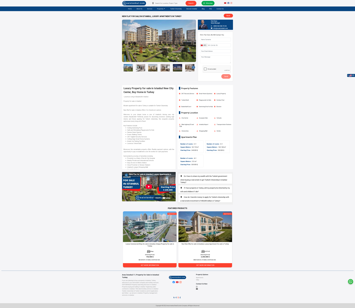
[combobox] (203, 45)
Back (228, 16)
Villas (197, 280)
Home (130, 9)
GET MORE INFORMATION (150, 265)
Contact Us (220, 9)
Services (149, 9)
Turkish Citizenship (176, 9)
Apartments (199, 277)
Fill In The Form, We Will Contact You (212, 35)
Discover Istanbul (191, 9)
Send (226, 76)
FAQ (210, 9)
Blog (203, 9)
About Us (139, 9)
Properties (160, 9)
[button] (124, 67)
